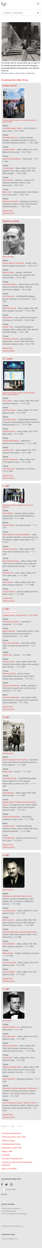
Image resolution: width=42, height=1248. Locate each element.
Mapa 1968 (7, 1151)
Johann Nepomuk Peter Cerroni (15, 759)
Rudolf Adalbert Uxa (11, 1027)
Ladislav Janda (8, 826)
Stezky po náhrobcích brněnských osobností (16, 1163)
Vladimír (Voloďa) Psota (12, 1067)
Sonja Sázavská (9, 1079)
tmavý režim (10, 1189)
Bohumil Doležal (9, 673)
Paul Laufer (7, 401)
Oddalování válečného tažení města (17, 896)
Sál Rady (6, 1155)
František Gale (8, 838)
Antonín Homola (9, 962)
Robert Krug (7, 771)
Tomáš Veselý (8, 168)
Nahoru (4, 1126)
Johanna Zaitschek (10, 1045)
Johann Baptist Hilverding (13, 263)
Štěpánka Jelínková (10, 339)
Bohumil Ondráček (10, 459)
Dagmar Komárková (11, 685)
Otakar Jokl (7, 655)
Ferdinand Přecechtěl (11, 816)
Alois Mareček (8, 793)
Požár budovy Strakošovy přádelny (16, 534)
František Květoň (9, 778)
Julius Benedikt (9, 944)
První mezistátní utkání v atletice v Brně (19, 1103)
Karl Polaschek (8, 296)
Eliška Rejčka (8, 513)
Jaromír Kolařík (9, 972)
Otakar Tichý (8, 327)
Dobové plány (8, 1140)
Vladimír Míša (8, 272)
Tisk (19, 1126)
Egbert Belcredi (9, 631)
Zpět (13, 1126)
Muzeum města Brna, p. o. (13, 1226)
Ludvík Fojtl (7, 1057)
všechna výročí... (9, 213)
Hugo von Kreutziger (11, 643)
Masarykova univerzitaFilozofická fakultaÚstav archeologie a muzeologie (14, 1211)
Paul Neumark (8, 469)
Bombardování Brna (11, 1144)
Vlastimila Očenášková (12, 159)
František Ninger (9, 419)
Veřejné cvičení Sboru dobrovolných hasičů (20, 932)
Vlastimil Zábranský (11, 697)
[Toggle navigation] (38, 4)
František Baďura (10, 284)
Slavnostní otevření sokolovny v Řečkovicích (20, 1088)
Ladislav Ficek (8, 450)
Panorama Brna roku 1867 (14, 1136)
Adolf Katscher (8, 920)
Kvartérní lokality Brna (12, 1158)
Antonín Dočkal (9, 591)
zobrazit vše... (8, 211)
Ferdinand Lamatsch (11, 621)
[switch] (3, 1189)
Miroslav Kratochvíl (10, 201)
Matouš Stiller (8, 525)
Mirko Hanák (8, 953)
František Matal (9, 910)
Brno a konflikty (9, 1168)
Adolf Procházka (9, 410)
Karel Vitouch (8, 180)
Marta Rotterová (9, 308)
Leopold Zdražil (9, 149)
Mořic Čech (7, 192)
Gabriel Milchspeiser (11, 441)
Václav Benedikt (9, 1036)
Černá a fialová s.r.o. (10, 1239)
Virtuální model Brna (11, 1133)
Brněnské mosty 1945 (12, 1147)
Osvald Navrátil (9, 431)
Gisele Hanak (8, 582)
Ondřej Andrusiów (10, 549)
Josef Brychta (8, 573)
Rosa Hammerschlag (11, 561)
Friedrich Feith (8, 661)
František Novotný (10, 137)
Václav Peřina (8, 317)
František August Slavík (12, 128)
